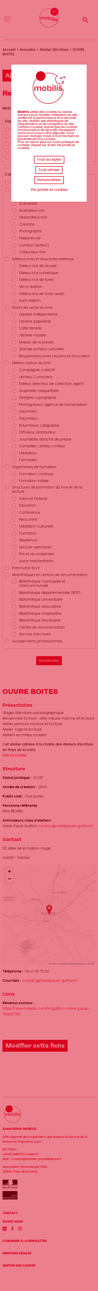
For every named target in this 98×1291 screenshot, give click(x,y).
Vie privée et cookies (49, 190)
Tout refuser (49, 170)
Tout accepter (49, 159)
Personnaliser (49, 180)
